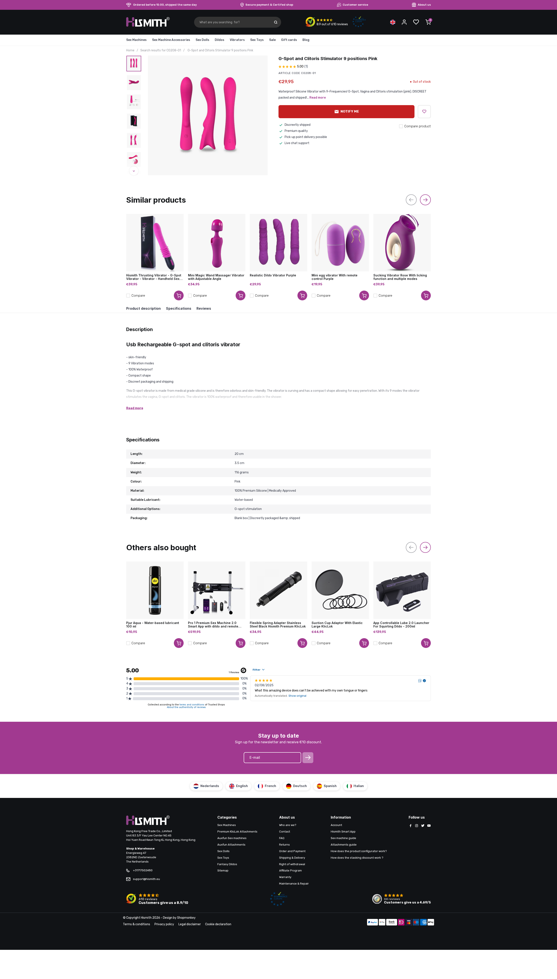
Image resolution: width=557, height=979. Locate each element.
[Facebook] (411, 826)
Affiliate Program (290, 870)
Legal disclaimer (189, 924)
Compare (138, 296)
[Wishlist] (416, 22)
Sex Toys (257, 40)
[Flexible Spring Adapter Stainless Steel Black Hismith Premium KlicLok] (278, 590)
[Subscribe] (307, 757)
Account (336, 825)
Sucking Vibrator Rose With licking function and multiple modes (400, 277)
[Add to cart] (179, 295)
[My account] (404, 22)
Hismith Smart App (343, 831)
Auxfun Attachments (231, 844)
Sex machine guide (343, 838)
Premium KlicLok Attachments (237, 831)
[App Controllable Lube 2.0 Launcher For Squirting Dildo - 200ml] (402, 590)
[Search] (275, 22)
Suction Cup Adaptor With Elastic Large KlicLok (337, 624)
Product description (143, 308)
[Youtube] (429, 826)
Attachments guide (344, 844)
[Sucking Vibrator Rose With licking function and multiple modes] (402, 242)
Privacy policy (164, 924)
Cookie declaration (218, 924)
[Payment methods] (372, 922)
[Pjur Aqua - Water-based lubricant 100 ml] (155, 590)
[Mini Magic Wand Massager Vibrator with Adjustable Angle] (216, 242)
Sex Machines (136, 40)
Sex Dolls (202, 40)
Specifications (178, 308)
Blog (305, 40)
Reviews (203, 308)
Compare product (417, 126)
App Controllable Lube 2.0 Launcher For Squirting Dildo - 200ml (401, 624)
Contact (284, 831)
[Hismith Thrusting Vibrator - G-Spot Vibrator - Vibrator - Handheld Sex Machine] (155, 242)
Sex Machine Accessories (171, 40)
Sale (272, 40)
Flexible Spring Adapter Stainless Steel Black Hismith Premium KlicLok (278, 624)
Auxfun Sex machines (232, 838)
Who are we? (287, 825)
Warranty (285, 877)
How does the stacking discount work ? (357, 857)
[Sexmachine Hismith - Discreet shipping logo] (148, 26)
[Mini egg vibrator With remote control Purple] (340, 242)
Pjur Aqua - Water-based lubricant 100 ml (152, 624)
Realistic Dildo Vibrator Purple (273, 275)
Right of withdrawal (292, 864)
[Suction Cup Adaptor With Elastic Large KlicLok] (340, 590)
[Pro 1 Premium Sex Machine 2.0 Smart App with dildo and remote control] (216, 590)
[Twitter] (423, 826)
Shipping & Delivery (292, 857)
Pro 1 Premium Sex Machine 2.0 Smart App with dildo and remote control (213, 624)
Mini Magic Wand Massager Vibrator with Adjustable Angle (216, 277)
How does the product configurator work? (359, 851)
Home (130, 50)
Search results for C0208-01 (160, 50)
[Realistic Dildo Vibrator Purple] (278, 242)
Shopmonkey (186, 918)
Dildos (219, 40)
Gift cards (289, 40)
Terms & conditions (136, 924)
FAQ (281, 838)
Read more (317, 97)
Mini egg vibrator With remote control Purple (334, 277)
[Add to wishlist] (424, 111)
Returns (284, 844)
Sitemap (222, 870)
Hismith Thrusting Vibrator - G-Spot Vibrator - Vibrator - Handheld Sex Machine (153, 277)
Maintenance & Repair (294, 883)
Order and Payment (292, 851)
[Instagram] (417, 826)
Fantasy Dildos (227, 864)
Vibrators (237, 40)
